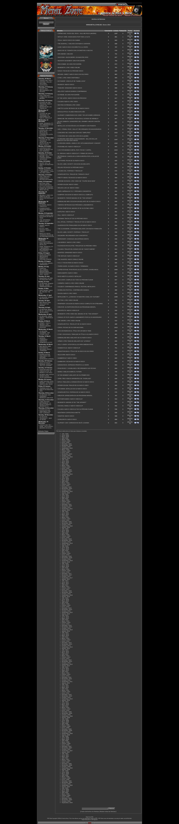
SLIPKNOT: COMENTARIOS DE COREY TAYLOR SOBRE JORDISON (79, 115)
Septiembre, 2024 (67, 457)
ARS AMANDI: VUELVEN (65, 54)
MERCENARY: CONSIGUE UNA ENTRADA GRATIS (73, 239)
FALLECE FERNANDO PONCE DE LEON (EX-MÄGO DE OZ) (47, 188)
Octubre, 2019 (66, 542)
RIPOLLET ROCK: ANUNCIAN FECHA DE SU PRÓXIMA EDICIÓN (47, 235)
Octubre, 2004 (66, 801)
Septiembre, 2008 (67, 733)
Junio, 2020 (65, 530)
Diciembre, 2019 (67, 539)
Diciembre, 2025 (67, 444)
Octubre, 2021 (66, 507)
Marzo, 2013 (65, 655)
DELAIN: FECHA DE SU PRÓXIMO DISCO (70, 167)
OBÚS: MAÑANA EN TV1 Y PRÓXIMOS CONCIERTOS (74, 191)
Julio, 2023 (65, 477)
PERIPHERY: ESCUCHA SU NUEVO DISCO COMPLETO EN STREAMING (80, 303)
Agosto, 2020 (66, 527)
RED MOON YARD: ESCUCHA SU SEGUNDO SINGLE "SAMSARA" (46, 348)
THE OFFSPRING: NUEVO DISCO (45, 220)
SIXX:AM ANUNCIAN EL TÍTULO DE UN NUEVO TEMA (74, 331)
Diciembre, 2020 (67, 521)
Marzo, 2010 (65, 707)
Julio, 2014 (65, 632)
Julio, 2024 (65, 459)
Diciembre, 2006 (67, 763)
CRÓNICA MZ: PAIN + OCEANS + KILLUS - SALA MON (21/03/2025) (46, 83)
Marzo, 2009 (65, 725)
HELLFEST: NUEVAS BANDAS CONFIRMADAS (72, 91)
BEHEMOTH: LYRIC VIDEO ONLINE (69, 67)
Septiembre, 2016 (67, 595)
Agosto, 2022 (66, 493)
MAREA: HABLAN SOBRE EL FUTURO (70, 371)
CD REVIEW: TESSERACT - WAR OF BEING (46, 418)
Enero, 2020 (65, 537)
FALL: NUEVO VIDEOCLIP (66, 215)
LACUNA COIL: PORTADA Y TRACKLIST (70, 171)
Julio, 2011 (65, 684)
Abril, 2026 (65, 438)
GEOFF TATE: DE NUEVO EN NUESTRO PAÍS (46, 164)
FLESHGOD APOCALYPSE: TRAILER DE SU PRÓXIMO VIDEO (77, 245)
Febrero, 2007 (66, 761)
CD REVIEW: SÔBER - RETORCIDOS (46, 297)
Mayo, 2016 (65, 601)
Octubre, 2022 (66, 490)
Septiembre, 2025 (67, 448)
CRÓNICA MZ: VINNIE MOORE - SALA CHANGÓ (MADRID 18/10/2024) (46, 157)
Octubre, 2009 (66, 714)
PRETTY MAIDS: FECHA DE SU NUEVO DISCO (72, 177)
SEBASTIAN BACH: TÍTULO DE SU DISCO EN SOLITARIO (76, 351)
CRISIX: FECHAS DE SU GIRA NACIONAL (71, 327)
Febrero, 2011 (66, 691)
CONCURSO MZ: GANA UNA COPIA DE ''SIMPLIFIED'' (74, 132)
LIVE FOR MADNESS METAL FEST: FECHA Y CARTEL (74, 150)
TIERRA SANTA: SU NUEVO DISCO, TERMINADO (73, 266)
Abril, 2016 (65, 602)
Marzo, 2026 (65, 439)
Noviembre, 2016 (67, 592)
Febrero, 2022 (66, 501)
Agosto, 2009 (66, 717)
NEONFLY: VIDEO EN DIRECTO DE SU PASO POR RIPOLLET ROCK (46, 197)
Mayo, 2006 (65, 773)
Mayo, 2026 (65, 436)
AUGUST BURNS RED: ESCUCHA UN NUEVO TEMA (47, 216)
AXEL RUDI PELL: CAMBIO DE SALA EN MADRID (46, 97)
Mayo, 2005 (65, 791)
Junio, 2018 (65, 565)
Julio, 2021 (65, 511)
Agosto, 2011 (66, 683)
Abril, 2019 (65, 550)
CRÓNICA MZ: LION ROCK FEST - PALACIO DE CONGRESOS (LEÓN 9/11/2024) (46, 133)
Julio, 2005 (65, 788)
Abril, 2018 (65, 567)
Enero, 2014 (65, 641)
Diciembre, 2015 (67, 608)
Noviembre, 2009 (67, 713)
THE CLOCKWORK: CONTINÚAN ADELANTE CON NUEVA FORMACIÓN (80, 228)
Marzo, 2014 (65, 638)
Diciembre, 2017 (67, 573)
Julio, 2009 (65, 719)
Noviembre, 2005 (67, 782)
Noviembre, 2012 (67, 661)
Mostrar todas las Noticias (107, 811)
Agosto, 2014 (66, 631)
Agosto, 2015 (66, 614)
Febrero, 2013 (66, 657)
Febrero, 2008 (66, 743)
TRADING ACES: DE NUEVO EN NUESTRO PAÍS (46, 389)
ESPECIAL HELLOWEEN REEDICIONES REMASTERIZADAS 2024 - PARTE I (46, 271)
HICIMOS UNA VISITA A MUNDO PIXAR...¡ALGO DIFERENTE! (47, 376)
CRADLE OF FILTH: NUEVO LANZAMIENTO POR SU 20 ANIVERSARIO (80, 317)
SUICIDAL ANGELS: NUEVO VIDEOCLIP (70, 405)
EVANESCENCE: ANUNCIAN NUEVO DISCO (45, 210)
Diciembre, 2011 (66, 677)
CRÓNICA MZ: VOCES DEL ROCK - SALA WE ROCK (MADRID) (77, 33)
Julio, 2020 (65, 529)
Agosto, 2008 (66, 735)
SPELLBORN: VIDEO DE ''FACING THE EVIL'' (46, 292)
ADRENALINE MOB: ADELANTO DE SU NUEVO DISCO (75, 337)
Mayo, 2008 (65, 739)
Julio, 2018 (65, 563)
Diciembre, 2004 (67, 798)
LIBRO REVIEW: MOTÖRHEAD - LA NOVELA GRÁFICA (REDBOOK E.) (45, 404)
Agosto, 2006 (66, 769)
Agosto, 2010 (66, 700)
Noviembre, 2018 (67, 557)
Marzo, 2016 (65, 604)
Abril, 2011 (65, 689)
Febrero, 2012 (66, 674)
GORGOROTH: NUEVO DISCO (67, 419)
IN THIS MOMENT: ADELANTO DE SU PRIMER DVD (74, 375)
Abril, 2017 (65, 585)
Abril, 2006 (65, 775)
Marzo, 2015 (65, 621)
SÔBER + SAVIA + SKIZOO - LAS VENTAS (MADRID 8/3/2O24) (45, 325)
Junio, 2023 (65, 478)
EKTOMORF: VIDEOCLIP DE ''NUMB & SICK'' (72, 81)
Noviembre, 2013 (67, 644)
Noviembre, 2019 (67, 540)
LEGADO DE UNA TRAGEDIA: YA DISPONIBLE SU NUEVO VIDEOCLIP (46, 116)
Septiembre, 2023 (67, 474)
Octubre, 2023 (66, 472)
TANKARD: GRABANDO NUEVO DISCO (70, 88)
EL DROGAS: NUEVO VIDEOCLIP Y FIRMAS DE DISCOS (75, 153)
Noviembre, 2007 (67, 748)
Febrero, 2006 (66, 778)
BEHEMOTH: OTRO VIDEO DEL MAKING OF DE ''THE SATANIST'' (78, 314)
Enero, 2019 (65, 555)
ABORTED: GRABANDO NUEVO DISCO (70, 252)
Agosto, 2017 (66, 579)
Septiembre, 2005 (67, 785)
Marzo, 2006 (65, 776)
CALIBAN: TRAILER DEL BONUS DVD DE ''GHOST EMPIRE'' (76, 249)
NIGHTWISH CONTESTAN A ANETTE (69, 412)
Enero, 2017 (65, 589)
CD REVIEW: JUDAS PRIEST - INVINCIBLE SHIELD (46, 317)
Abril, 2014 (65, 637)
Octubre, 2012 (66, 663)
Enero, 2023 (65, 485)
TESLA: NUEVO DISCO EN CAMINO (69, 40)
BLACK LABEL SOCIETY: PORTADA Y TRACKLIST (73, 232)
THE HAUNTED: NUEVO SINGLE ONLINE (70, 259)
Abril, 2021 (65, 516)
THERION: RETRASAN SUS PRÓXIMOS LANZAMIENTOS (75, 205)
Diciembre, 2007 (67, 746)
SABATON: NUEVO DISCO (66, 416)
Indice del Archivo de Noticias (90, 811)
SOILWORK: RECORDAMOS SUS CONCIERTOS (73, 235)
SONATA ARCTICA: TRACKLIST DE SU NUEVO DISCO (74, 324)
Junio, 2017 (65, 582)
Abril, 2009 (65, 723)
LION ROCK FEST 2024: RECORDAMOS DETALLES (46, 243)
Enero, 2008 (65, 745)
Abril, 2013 (65, 654)
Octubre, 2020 (66, 524)
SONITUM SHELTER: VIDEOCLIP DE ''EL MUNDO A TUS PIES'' (46, 371)
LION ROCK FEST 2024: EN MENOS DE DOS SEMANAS (46, 149)
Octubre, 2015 (66, 611)
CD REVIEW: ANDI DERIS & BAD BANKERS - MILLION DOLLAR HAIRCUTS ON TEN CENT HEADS (77, 139)
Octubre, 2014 (66, 628)
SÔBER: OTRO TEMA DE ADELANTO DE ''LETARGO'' (74, 341)
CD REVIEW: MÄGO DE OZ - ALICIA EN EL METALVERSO (46, 311)
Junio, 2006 (65, 772)
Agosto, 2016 (66, 596)
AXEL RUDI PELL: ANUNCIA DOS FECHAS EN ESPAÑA (46, 178)
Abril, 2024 (65, 464)
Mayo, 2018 (65, 566)
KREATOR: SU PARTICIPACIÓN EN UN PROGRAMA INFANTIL (77, 307)
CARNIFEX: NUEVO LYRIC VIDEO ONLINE (71, 283)
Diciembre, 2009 (67, 712)
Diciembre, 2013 (67, 642)
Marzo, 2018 (65, 569)
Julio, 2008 (65, 736)
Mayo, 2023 (65, 480)
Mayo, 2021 (65, 514)
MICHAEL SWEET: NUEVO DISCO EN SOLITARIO (73, 74)
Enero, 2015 (65, 624)
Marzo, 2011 (65, 690)
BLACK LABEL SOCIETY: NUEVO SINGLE (45, 230)
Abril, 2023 (65, 481)
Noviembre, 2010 (67, 696)
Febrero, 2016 (66, 605)
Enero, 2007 (65, 762)
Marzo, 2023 (65, 483)
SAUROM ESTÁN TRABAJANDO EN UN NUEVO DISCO (75, 225)
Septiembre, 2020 (67, 526)
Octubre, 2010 (66, 697)
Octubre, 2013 (66, 645)
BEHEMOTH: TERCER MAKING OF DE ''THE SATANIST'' (75, 198)
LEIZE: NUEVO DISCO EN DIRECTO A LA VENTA (73, 47)
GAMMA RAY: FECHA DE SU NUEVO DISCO (71, 361)
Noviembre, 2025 (67, 445)
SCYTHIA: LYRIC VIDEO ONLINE (68, 300)
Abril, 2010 (65, 706)
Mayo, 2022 (65, 497)
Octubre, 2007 (66, 749)
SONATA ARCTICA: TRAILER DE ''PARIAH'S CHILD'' (73, 174)
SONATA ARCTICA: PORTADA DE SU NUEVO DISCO (74, 392)
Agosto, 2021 (66, 510)
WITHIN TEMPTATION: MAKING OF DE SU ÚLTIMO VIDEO (76, 208)
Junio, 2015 (65, 616)
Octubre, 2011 (66, 680)
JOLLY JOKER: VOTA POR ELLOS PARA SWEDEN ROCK (75, 344)
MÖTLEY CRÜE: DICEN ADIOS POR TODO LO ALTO (74, 37)
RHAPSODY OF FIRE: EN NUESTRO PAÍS (46, 279)
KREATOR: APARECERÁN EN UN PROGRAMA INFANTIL (75, 395)
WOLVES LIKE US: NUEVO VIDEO (68, 188)
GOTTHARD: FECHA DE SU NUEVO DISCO (71, 160)
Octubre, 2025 (66, 446)
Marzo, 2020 (65, 534)
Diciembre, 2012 (67, 660)
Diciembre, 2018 (67, 556)
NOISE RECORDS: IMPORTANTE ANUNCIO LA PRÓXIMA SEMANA (46, 257)
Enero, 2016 (65, 606)
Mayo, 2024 (65, 462)
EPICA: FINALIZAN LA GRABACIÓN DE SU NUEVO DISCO (76, 382)
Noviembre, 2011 (67, 678)
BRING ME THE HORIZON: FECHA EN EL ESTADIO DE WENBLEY (78, 118)
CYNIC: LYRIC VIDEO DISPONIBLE (69, 77)
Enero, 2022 (65, 503)
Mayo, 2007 (65, 756)
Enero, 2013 (65, 658)
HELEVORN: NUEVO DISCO (66, 354)
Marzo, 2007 (65, 759)
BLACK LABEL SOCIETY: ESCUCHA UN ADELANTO (74, 164)
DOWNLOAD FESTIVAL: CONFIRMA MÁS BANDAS (73, 290)
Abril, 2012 (65, 671)
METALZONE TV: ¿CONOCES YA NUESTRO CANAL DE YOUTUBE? (79, 297)
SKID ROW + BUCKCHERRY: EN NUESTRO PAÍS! (73, 57)
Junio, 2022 (65, 495)
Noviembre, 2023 (67, 471)
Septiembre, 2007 (67, 750)
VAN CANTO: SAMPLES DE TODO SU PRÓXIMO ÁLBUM (75, 280)
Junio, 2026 (65, 435)
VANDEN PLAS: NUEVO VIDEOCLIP (69, 348)
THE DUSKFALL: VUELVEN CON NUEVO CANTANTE (74, 43)
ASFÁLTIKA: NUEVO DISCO (66, 211)
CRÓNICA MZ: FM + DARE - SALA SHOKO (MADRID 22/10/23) (46, 426)
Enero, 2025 (65, 452)
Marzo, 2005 (65, 794)
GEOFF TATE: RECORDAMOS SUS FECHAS (46, 90)
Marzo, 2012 (65, 673)
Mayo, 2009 (65, 722)
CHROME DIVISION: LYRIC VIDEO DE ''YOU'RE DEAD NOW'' (76, 181)
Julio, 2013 (65, 650)
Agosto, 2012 (66, 665)
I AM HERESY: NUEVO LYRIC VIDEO (69, 242)
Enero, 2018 (65, 572)
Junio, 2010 (65, 703)
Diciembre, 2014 (67, 625)
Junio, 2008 (65, 737)
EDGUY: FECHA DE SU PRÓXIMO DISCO (70, 71)
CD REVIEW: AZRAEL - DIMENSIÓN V (47, 263)
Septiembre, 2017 (67, 578)
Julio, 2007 (65, 753)
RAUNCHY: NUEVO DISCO (66, 84)
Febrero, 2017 (66, 588)
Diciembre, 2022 (67, 487)
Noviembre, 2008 (67, 730)
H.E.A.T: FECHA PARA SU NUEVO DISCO (70, 262)
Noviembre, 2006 (67, 765)
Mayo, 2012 (65, 670)
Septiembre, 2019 (67, 543)
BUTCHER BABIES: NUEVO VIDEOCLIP (70, 399)
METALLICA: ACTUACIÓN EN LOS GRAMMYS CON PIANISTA (77, 126)
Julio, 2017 (65, 580)
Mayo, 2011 (65, 687)
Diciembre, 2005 (67, 781)
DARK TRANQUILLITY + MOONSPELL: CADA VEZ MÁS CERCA (46, 171)
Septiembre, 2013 (67, 647)
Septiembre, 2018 (67, 560)
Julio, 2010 (65, 701)
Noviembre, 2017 (67, 575)
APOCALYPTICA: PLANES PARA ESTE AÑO (71, 111)
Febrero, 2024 (66, 467)
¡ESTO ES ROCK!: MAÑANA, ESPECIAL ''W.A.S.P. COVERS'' (46, 364)
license (129, 818)
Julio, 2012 (65, 667)
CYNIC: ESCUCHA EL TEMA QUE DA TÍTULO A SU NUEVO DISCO (78, 334)
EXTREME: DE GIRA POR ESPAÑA (68, 94)
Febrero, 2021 (66, 519)
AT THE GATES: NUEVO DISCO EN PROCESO (72, 98)
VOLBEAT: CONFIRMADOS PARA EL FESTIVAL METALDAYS (76, 286)
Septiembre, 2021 (67, 508)
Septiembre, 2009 (67, 716)
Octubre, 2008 (66, 732)
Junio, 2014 (65, 634)
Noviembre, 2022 (67, 488)
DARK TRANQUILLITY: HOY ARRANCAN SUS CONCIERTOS (46, 125)
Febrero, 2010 (66, 709)
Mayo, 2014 (65, 635)
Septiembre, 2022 (67, 491)
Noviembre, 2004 (67, 799)
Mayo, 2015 (65, 618)
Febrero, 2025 (66, 451)
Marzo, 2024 (65, 465)
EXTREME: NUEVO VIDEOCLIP (45, 205)
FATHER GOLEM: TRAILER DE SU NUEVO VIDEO (73, 385)
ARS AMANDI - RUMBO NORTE (46, 55)
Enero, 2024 (65, 468)
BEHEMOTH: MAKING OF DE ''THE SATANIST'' (72, 402)
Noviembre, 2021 (67, 506)
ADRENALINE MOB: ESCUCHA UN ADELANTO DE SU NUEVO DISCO (79, 201)
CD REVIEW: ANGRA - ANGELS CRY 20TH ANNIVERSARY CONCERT (79, 143)
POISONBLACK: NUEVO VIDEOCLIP (69, 146)
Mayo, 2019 (65, 549)
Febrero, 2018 (66, 570)
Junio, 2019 (65, 547)
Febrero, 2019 (66, 553)
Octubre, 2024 (66, 455)
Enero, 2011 (65, 693)
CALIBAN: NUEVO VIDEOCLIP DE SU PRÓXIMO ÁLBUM (75, 409)
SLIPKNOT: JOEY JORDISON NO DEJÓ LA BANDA (73, 423)
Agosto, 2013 (66, 648)
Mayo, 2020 (65, 531)
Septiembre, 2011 (67, 681)
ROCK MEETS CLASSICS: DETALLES (69, 276)
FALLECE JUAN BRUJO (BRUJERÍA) (46, 184)
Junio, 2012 (65, 668)
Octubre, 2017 (66, 576)
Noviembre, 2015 (67, 609)
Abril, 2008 (65, 740)
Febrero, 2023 (66, 484)
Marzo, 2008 (65, 742)
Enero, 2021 (65, 520)
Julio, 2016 (65, 598)
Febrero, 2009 (66, 726)
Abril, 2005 (65, 792)
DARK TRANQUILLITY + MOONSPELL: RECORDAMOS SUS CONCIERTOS (46, 249)
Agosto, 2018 (66, 562)
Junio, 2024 (65, 461)
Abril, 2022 (65, 498)
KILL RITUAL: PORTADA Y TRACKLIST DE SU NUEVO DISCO (77, 222)
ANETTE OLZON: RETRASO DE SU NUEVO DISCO (73, 108)
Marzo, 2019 (65, 552)
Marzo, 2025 (65, 449)
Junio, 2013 (65, 651)
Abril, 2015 (65, 619)
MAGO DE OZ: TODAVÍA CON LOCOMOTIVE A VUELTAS (75, 50)
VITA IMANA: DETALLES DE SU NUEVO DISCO (72, 388)
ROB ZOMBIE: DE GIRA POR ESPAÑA (69, 64)
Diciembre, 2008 (67, 729)
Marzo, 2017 (65, 586)
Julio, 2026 (65, 434)
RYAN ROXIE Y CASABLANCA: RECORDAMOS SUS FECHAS (77, 368)
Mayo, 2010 (65, 704)
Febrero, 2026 (66, 441)
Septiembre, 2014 (67, 629)
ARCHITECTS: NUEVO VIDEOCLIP (68, 310)
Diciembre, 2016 (67, 591)
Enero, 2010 (65, 710)
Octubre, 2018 (66, 559)
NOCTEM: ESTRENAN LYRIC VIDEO (69, 105)
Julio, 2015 (65, 615)
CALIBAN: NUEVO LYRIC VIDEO (68, 101)
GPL (96, 818)
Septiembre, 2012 (67, 664)
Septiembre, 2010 (67, 699)
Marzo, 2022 (65, 500)
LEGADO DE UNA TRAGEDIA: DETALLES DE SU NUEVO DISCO (45, 142)
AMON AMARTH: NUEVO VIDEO (67, 273)
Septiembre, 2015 (67, 612)
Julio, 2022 (65, 494)
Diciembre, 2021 (67, 504)
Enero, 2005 (65, 797)
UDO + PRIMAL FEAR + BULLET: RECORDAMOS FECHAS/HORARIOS (79, 129)
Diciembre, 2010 (67, 694)
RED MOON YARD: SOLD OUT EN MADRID (45, 304)
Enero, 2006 (65, 779)
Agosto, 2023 (66, 475)
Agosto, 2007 (66, 752)
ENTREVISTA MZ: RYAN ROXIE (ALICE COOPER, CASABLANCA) (78, 269)
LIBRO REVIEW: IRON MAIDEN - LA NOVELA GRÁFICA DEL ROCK (46, 383)
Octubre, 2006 (66, 766)
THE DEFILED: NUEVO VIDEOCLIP (69, 256)
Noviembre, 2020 (67, 523)
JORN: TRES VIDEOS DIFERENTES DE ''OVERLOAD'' (74, 378)
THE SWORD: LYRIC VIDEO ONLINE (69, 320)
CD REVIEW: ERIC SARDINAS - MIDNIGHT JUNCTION (46, 396)
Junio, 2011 (65, 686)
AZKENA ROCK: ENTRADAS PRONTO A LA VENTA (73, 365)
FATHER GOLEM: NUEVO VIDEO (68, 184)
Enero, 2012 (65, 676)
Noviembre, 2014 (67, 627)
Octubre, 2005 (66, 784)
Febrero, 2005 (66, 795)
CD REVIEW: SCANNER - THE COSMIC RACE (45, 333)
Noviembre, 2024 (67, 454)
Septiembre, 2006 (67, 768)
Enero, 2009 (65, 727)
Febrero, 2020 (66, 536)
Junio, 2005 (65, 789)
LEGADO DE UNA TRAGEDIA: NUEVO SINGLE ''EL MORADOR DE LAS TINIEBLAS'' (46, 105)
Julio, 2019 (65, 546)
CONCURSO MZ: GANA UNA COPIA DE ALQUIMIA (73, 136)
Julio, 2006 (65, 771)
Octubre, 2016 (66, 593)
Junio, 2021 (65, 513)
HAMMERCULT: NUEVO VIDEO (67, 358)
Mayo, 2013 (65, 652)
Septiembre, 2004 (67, 802)
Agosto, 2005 (66, 786)
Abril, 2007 (65, 758)
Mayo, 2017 (65, 583)
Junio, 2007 (65, 755)
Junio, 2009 (65, 720)
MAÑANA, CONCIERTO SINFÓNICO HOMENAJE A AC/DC (46, 340)
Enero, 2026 (65, 442)
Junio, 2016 (65, 599)
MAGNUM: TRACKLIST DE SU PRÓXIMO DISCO (73, 218)
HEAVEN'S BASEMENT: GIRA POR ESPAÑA (71, 60)
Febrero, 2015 (66, 622)
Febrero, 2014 (66, 640)
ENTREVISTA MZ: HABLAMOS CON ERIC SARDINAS (45, 411)
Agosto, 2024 (66, 458)
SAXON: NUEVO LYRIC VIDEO (67, 293)
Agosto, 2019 (66, 544)
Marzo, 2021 (65, 517)
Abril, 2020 (65, 533)
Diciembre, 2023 (67, 470)
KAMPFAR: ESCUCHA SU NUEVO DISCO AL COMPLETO (75, 194)
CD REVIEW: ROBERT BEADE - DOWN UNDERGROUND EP (46, 285)
